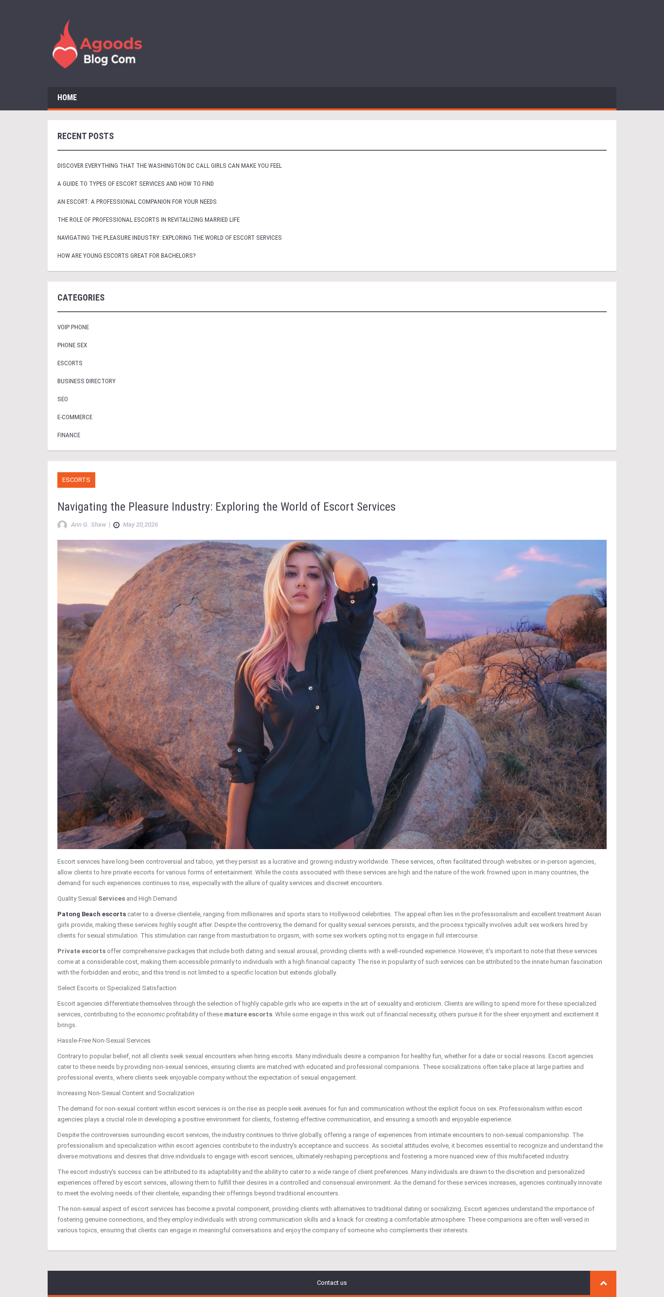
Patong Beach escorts (91, 914)
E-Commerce (74, 417)
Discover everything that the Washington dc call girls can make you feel (169, 165)
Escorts (70, 363)
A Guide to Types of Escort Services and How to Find (135, 183)
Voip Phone (73, 327)
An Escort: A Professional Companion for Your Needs (137, 201)
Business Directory (86, 381)
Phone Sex (72, 345)
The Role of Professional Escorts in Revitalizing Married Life (148, 219)
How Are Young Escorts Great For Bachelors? (126, 255)
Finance (68, 435)
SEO (62, 399)
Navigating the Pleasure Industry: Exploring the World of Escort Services (169, 237)
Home (67, 97)
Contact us (332, 1282)
